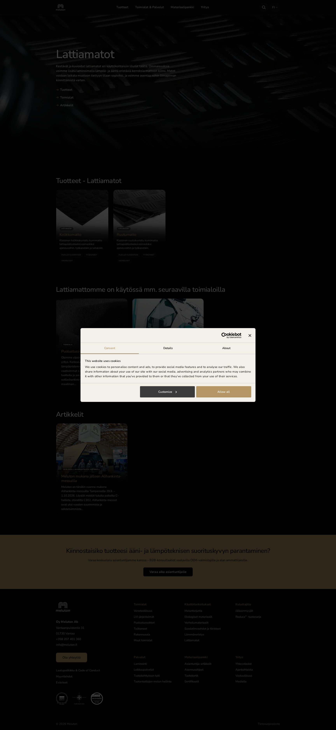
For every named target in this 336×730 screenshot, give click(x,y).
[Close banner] (249, 335)
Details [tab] (168, 348)
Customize (165, 392)
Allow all (223, 392)
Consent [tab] (109, 348)
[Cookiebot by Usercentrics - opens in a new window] (224, 335)
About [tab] (226, 348)
